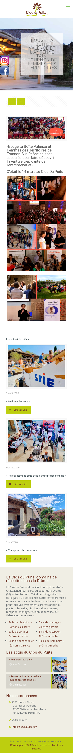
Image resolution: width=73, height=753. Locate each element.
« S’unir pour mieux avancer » (21, 550)
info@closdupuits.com (24, 726)
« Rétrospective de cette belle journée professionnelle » (36, 475)
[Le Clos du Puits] (36, 9)
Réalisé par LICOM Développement (30, 745)
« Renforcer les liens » (18, 401)
